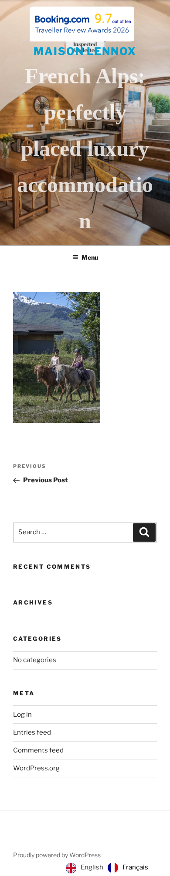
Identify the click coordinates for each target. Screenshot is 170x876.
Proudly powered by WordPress (57, 855)
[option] (128, 867)
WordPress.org (36, 768)
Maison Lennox (85, 51)
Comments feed (38, 750)
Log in (22, 714)
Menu (90, 257)
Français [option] (135, 867)
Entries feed (32, 732)
